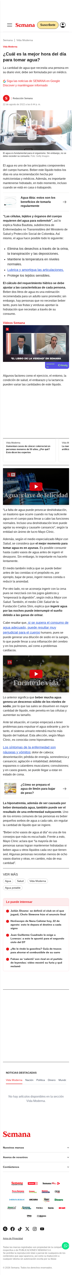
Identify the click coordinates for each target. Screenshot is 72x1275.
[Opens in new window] (12, 1229)
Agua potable (12, 887)
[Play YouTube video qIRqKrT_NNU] (36, 486)
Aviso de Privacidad (17, 1238)
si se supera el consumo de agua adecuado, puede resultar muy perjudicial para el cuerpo (35, 627)
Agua (8, 881)
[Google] (5, 1229)
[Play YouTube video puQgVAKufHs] (36, 674)
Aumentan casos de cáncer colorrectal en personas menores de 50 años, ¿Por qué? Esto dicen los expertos (28, 449)
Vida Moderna (24, 40)
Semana (8, 40)
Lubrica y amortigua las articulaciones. (35, 270)
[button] (36, 486)
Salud (20, 881)
